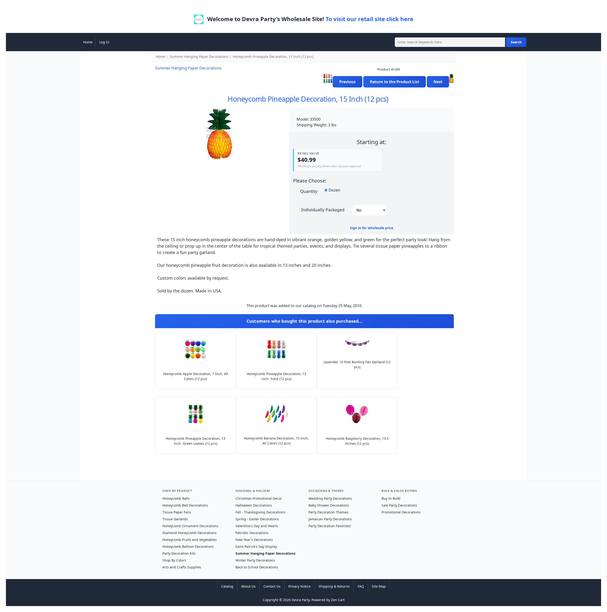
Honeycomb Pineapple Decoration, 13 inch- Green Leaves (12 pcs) (195, 441)
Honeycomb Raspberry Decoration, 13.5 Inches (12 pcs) (357, 441)
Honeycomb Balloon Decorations (188, 546)
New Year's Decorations (254, 539)
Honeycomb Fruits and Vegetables (189, 539)
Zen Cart (338, 600)
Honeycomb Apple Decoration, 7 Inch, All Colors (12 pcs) (195, 376)
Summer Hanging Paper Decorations (199, 56)
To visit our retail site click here (369, 19)
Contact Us (272, 586)
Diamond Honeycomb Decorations (189, 532)
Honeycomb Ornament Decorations (190, 526)
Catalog (227, 586)
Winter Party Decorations (255, 560)
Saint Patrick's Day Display (256, 546)
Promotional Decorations (401, 512)
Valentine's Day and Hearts (256, 526)
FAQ (361, 586)
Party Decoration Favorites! (329, 526)
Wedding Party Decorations (330, 498)
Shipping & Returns (334, 586)
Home (87, 42)
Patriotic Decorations (251, 532)
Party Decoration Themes (328, 512)
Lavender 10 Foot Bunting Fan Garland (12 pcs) (357, 364)
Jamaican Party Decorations (330, 519)
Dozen (334, 190)
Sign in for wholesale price (371, 228)
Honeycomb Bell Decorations (185, 505)
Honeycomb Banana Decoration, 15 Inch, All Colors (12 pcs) (276, 440)
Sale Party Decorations (399, 505)
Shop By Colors (174, 560)
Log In (104, 42)
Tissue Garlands (175, 519)
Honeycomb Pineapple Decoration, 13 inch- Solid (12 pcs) (276, 376)
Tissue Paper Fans (176, 512)
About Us (248, 586)
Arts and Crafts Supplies (181, 567)
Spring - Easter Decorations (257, 519)
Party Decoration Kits (179, 553)
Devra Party (301, 600)
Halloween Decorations (253, 505)
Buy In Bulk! (391, 498)
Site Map (379, 586)
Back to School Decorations (256, 567)
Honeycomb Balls (176, 498)
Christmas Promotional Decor (258, 498)
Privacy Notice (299, 586)
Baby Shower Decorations (328, 505)
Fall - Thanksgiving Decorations (260, 512)
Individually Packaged (323, 209)
